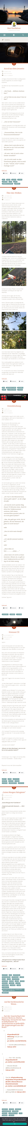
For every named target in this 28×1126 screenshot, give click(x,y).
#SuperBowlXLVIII (13, 1034)
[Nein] (26, 1121)
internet (20, 387)
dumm (22, 977)
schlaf (14, 179)
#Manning (10, 1037)
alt (4, 179)
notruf (5, 781)
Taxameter (5, 985)
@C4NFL (8, 1082)
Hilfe (9, 979)
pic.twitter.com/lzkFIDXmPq (16, 1041)
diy (3, 387)
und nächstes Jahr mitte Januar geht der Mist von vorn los (12, 990)
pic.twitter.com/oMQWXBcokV (16, 1086)
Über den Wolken (14, 193)
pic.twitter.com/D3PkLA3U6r (15, 1062)
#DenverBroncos (16, 1082)
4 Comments (7, 799)
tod (11, 181)
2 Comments (7, 199)
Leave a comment (8, 75)
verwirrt (17, 183)
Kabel (4, 389)
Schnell (12, 983)
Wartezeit (5, 992)
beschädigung (6, 977)
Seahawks (15, 1111)
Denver (11, 1109)
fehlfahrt (5, 614)
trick (15, 181)
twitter (12, 1115)
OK (14, 1123)
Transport (6, 987)
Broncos (5, 1109)
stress (20, 179)
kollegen (5, 981)
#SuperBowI (10, 1080)
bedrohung (17, 974)
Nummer (13, 614)
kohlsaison (16, 979)
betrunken (15, 977)
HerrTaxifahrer (14, 28)
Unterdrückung (14, 406)
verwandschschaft (8, 183)
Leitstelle (16, 778)
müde (8, 179)
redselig (5, 983)
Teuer (19, 985)
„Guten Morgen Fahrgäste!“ (14, 792)
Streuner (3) (14, 632)
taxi (21, 1113)
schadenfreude (7, 1111)
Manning (18, 1109)
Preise (22, 981)
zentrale (21, 782)
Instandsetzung (11, 387)
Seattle (5, 1113)
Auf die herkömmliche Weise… (14, 1003)
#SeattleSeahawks (12, 1084)
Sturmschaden (12, 389)
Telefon (5, 181)
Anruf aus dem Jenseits (14, 69)
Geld (4, 979)
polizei (11, 781)
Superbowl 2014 (13, 1113)
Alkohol (5, 974)
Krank (11, 981)
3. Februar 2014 (20, 1092)
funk (10, 778)
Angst (4, 778)
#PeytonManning (17, 1077)
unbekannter (13, 782)
